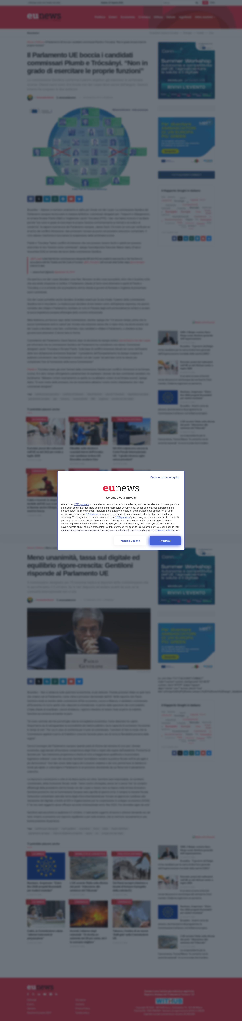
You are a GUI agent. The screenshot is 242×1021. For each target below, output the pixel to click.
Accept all (165, 540)
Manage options (130, 540)
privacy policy (164, 530)
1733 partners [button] (81, 504)
